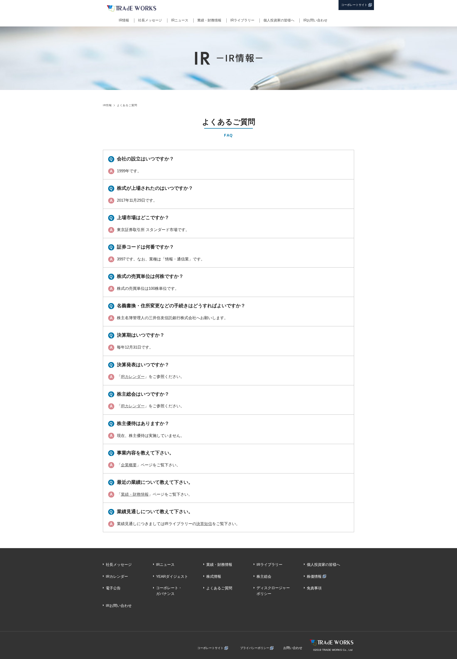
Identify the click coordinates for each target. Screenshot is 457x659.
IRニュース (179, 20)
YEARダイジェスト (172, 576)
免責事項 (314, 588)
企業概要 (129, 465)
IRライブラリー (242, 20)
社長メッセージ (150, 20)
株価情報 (314, 576)
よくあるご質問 (219, 588)
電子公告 (113, 588)
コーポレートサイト (354, 4)
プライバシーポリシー (254, 647)
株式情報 (213, 576)
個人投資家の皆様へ (278, 20)
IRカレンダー (133, 376)
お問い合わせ (292, 648)
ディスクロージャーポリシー (273, 591)
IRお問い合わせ (315, 20)
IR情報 (124, 20)
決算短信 (204, 523)
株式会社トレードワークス (158, 8)
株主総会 (264, 576)
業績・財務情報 (209, 20)
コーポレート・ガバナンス (169, 591)
